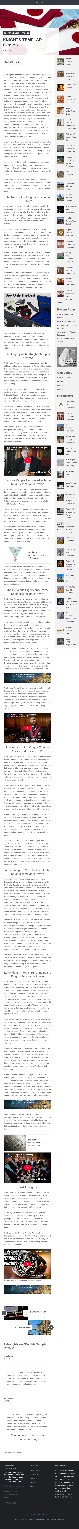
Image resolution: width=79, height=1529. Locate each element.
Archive (32, 1486)
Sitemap (32, 1490)
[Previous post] (4, 1313)
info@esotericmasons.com (14, 1486)
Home (48, 1519)
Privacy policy (40, 1519)
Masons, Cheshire (34, 1280)
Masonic (60, 385)
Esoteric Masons (12, 33)
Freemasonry (62, 382)
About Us (61, 1519)
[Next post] (51, 1327)
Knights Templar (13, 179)
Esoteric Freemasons (11, 51)
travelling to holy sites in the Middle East (33, 669)
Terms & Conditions (21, 1519)
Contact (31, 1519)
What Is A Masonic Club (66, 321)
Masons (25, 33)
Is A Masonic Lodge (23, 1327)
